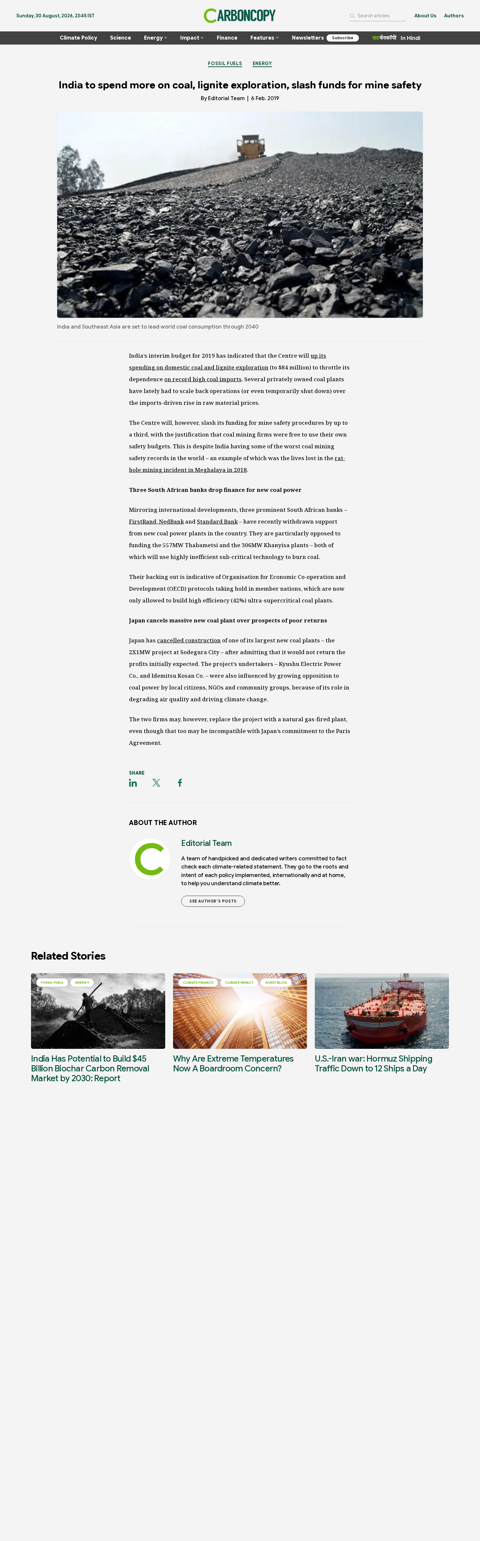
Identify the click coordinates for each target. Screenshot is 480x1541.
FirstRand (142, 521)
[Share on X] (156, 783)
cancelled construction (189, 640)
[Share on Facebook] (180, 783)
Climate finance (198, 982)
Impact (189, 38)
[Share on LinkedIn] (133, 783)
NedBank (171, 521)
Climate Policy (78, 38)
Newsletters (308, 38)
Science (120, 38)
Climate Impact (239, 982)
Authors (454, 16)
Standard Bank (217, 521)
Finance (227, 38)
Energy (153, 38)
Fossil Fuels (225, 63)
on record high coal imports (203, 379)
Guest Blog (276, 982)
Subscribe (342, 37)
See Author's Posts (213, 901)
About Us (425, 16)
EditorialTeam (226, 98)
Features (262, 38)
